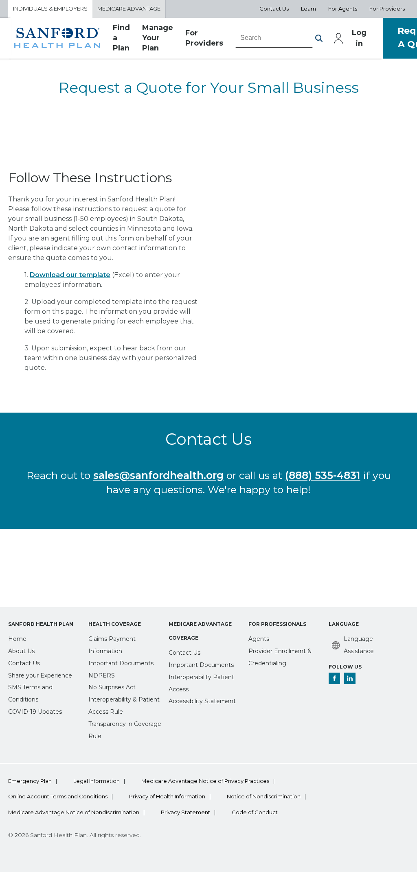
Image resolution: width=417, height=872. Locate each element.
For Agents (342, 8)
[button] (319, 38)
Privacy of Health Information (167, 796)
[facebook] (334, 678)
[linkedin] (350, 678)
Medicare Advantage (128, 8)
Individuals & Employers (50, 8)
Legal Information (96, 781)
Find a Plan (121, 38)
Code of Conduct (255, 812)
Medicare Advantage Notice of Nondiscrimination (73, 812)
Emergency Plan (30, 781)
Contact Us (274, 8)
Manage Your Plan (157, 38)
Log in (359, 38)
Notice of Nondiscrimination (264, 796)
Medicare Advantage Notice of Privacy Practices (205, 781)
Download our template (70, 275)
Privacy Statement (185, 812)
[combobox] (274, 38)
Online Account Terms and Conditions (58, 796)
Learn (308, 8)
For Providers (387, 8)
